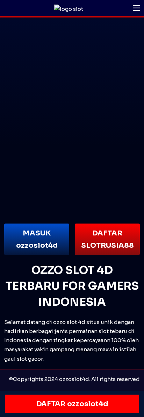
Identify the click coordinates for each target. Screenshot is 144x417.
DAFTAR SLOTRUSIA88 (107, 239)
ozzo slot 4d (69, 322)
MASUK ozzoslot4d (37, 239)
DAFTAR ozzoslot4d (72, 404)
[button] (136, 8)
